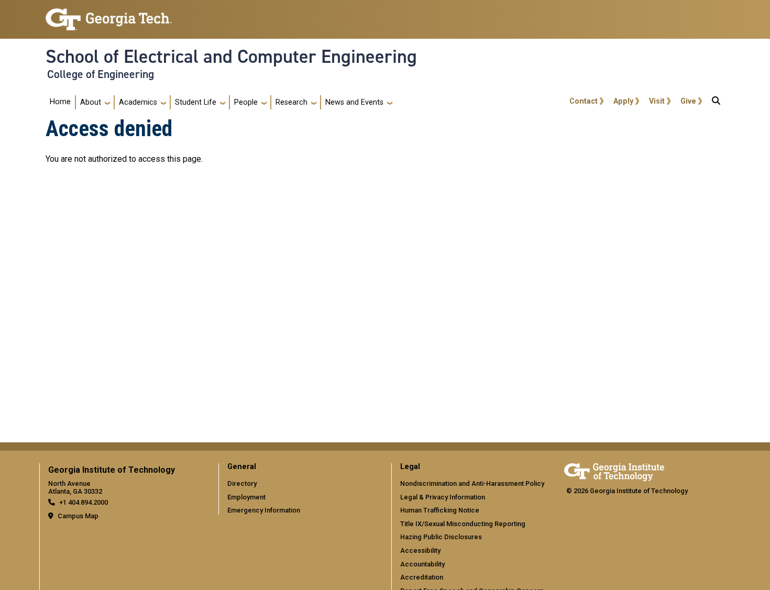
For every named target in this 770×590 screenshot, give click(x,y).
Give (688, 101)
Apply (623, 101)
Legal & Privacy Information (442, 497)
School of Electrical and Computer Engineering (231, 56)
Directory (242, 483)
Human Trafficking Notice (439, 510)
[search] (716, 102)
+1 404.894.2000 (83, 502)
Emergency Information (263, 510)
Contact (583, 101)
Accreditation (421, 577)
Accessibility (420, 550)
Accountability (422, 564)
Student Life (195, 102)
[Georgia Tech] (614, 470)
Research (291, 102)
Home (60, 101)
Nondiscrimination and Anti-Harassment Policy (472, 483)
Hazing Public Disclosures (441, 537)
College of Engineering (100, 74)
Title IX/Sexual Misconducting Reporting (462, 524)
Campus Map (78, 516)
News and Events (354, 102)
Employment (246, 497)
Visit (657, 101)
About (90, 102)
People (246, 102)
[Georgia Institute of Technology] (109, 15)
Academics (138, 102)
